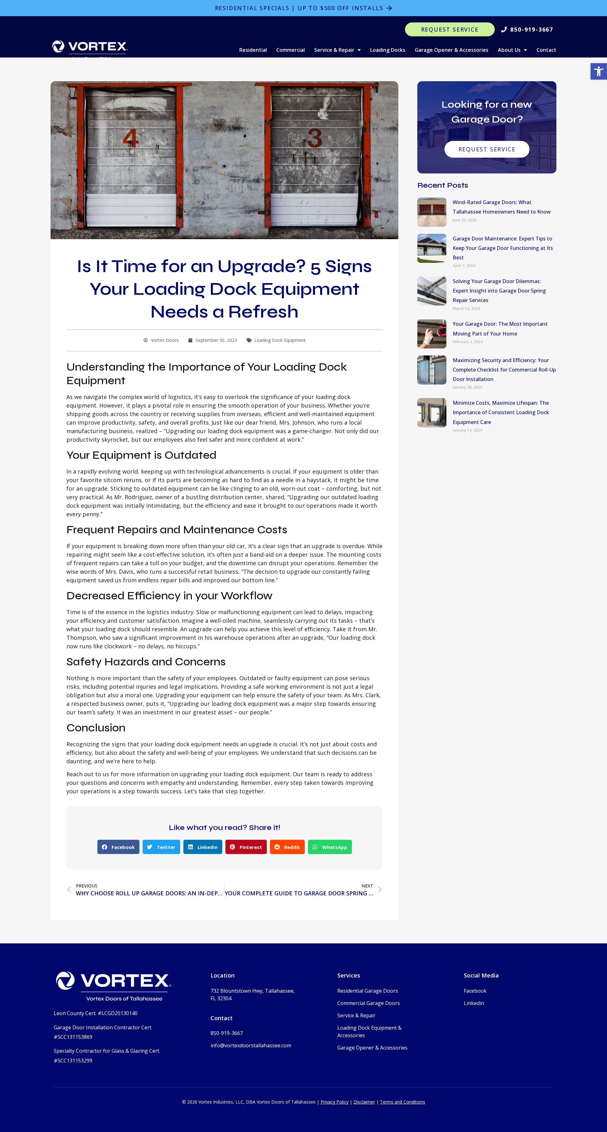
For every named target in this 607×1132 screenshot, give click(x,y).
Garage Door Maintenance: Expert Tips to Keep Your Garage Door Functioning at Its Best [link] (503, 248)
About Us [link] (509, 49)
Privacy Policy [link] (334, 1102)
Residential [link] (253, 49)
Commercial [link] (290, 49)
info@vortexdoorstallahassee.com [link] (251, 1045)
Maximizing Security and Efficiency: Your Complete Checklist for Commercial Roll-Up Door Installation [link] (504, 370)
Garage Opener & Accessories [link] (451, 49)
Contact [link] (546, 49)
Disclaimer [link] (364, 1102)
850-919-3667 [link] (227, 1033)
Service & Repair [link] (334, 49)
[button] (118, 847)
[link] (599, 71)
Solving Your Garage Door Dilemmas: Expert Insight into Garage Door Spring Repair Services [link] (499, 291)
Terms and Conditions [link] (402, 1102)
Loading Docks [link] (387, 49)
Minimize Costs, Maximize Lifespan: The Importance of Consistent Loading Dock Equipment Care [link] (501, 412)
